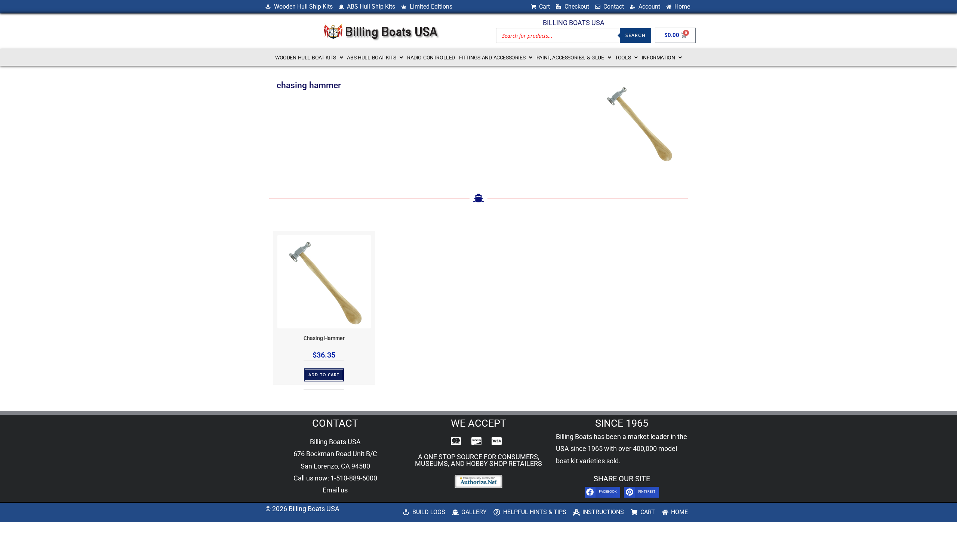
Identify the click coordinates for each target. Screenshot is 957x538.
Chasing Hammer (324, 338)
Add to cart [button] (323, 374)
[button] (309, 57)
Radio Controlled (431, 58)
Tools (623, 58)
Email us (335, 490)
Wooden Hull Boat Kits (305, 58)
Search (635, 35)
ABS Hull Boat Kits (371, 58)
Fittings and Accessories (492, 58)
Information (658, 58)
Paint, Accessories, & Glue (570, 58)
